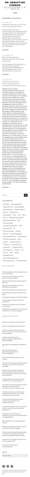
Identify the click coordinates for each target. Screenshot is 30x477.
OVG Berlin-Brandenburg (9, 239)
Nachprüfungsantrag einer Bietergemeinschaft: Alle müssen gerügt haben (13, 59)
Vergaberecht (7, 247)
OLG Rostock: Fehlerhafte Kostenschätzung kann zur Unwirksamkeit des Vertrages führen (14, 83)
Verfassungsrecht (16, 244)
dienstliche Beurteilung (9, 220)
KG (14, 228)
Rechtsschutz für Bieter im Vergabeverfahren (14, 290)
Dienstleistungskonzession (16, 217)
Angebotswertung (8, 207)
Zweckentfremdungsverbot (10, 258)
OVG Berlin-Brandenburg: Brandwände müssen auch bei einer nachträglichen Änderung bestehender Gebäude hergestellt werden (14, 434)
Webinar (17, 252)
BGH (19, 215)
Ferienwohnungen (8, 223)
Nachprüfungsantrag (16, 233)
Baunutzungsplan (19, 207)
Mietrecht (6, 233)
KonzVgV (17, 231)
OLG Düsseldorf (22, 236)
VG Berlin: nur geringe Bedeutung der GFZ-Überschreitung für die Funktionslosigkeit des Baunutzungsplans (14, 331)
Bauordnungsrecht (8, 209)
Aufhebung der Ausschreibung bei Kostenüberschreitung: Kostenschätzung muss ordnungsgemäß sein (14, 415)
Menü (15, 12)
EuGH (18, 220)
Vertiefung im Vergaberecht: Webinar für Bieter (15, 297)
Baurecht (5, 212)
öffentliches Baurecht (9, 260)
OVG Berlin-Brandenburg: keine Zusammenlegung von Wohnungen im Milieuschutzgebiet (12, 339)
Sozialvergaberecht (15, 242)
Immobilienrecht (7, 228)
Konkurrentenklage (8, 231)
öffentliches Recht (22, 260)
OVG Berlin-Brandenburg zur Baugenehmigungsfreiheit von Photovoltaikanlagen (10, 352)
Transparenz (6, 244)
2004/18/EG (6, 204)
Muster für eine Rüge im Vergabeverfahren (13, 322)
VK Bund (5, 252)
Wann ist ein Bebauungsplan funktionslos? (13, 326)
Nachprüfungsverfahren (9, 236)
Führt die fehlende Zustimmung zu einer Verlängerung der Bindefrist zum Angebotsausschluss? (12, 401)
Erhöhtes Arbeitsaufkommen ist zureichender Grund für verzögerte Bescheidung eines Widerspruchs (14, 408)
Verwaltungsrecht (8, 250)
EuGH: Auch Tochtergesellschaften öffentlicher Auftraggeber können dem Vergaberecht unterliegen (15, 364)
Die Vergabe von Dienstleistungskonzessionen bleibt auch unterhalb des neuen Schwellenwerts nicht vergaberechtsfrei (14, 386)
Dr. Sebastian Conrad (15, 4)
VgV (22, 250)
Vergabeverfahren (17, 247)
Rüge (19, 239)
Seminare (5, 242)
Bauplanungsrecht (20, 209)
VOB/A (11, 252)
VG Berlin (17, 250)
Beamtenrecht (14, 212)
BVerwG (5, 217)
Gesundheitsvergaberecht (10, 225)
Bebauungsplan (7, 215)
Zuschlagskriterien (8, 255)
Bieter (24, 215)
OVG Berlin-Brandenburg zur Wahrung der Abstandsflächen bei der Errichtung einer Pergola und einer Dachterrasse (13, 393)
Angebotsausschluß (16, 204)
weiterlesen (5, 49)
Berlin (14, 215)
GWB (20, 225)
